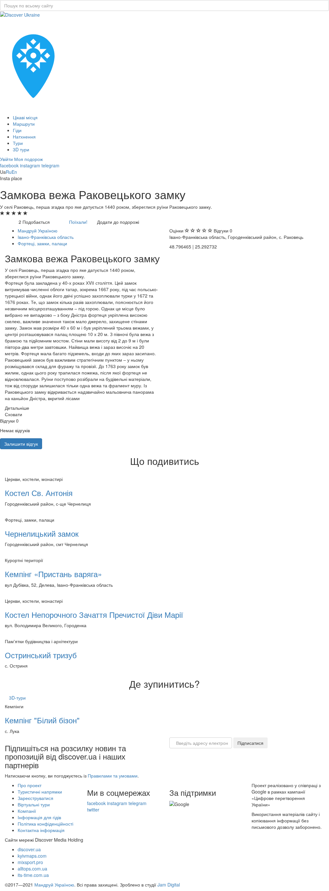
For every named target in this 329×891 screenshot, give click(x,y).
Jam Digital (168, 884)
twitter (93, 809)
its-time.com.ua (33, 875)
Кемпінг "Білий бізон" (42, 720)
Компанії (27, 811)
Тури (18, 143)
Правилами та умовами (113, 775)
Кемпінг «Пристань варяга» (53, 573)
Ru (9, 172)
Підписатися (250, 743)
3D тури (21, 149)
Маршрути (24, 124)
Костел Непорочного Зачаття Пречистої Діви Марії (94, 614)
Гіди (17, 130)
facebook (9, 165)
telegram (50, 165)
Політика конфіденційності (45, 823)
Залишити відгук (21, 444)
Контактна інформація (41, 830)
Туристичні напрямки (40, 791)
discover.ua (29, 849)
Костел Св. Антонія (39, 492)
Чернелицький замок (42, 533)
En (14, 172)
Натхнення (24, 136)
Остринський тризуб (41, 654)
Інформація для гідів (39, 817)
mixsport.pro (30, 862)
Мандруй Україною (54, 884)
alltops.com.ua (32, 868)
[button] (7, 159)
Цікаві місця (25, 117)
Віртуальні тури (34, 804)
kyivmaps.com (32, 856)
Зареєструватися (35, 798)
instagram (30, 165)
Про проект (29, 785)
